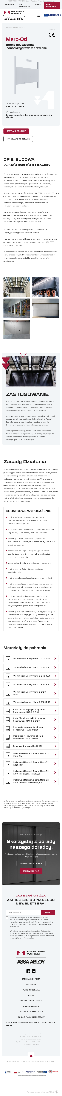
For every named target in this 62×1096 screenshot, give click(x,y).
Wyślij (47, 912)
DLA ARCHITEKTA (24, 5)
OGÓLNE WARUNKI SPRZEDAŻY (31, 1017)
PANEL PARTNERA (51, 5)
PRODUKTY (31, 985)
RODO (31, 995)
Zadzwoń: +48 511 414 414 (31, 863)
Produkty (14, 27)
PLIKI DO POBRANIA (31, 990)
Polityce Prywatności (25, 938)
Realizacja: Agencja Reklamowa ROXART (40, 1092)
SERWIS (38, 4)
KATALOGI (9, 4)
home (8, 27)
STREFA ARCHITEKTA (31, 979)
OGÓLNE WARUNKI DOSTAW (31, 1012)
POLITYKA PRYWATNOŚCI (31, 1001)
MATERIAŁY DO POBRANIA (18, 139)
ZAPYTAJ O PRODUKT (16, 131)
